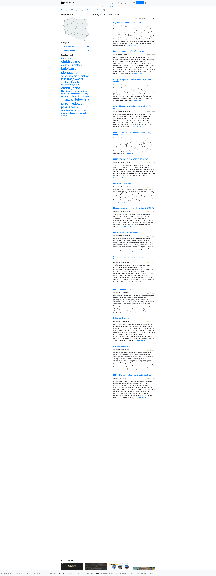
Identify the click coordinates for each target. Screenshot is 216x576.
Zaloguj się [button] (151, 2)
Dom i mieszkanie (92, 10)
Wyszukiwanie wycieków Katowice (127, 23)
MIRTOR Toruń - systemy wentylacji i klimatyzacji (132, 375)
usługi (86, 93)
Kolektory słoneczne (121, 318)
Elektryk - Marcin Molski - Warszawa (128, 232)
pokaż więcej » (133, 45)
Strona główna (65, 10)
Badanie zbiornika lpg (122, 346)
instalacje (77, 65)
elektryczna (71, 88)
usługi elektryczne (70, 84)
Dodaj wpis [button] (140, 2)
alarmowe (73, 113)
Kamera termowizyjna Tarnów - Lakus (128, 51)
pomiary (72, 58)
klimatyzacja (67, 91)
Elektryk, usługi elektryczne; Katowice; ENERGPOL (133, 208)
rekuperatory (81, 91)
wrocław (65, 93)
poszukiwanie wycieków (70, 108)
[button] (134, 2)
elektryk (66, 65)
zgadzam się (61, 573)
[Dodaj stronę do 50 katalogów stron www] (108, 7)
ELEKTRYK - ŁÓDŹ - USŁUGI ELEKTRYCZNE (130, 159)
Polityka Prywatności (94, 573)
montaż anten (76, 94)
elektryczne (71, 61)
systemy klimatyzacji (73, 82)
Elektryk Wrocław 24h (122, 184)
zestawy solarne (69, 96)
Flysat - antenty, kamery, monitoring (127, 289)
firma (64, 58)
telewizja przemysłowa (75, 101)
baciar (78, 110)
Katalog (74, 10)
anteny (69, 99)
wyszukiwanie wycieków (75, 76)
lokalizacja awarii (72, 79)
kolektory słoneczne (70, 70)
